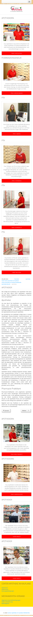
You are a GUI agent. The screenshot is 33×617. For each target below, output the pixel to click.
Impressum (5, 587)
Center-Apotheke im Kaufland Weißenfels (19, 613)
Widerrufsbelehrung (7, 602)
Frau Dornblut (17, 227)
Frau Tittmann (16, 181)
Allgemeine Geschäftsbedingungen (11, 600)
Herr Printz (17, 537)
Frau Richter (16, 272)
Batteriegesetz (5, 603)
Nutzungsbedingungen (8, 591)
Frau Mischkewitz (17, 454)
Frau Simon (17, 134)
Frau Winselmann (17, 93)
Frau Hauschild (16, 53)
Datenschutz (5, 589)
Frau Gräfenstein (17, 494)
